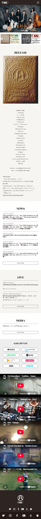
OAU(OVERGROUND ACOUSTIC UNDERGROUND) (5, 2)
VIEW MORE (20, 263)
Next (39, 38)
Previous (1, 38)
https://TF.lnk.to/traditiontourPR (13, 195)
